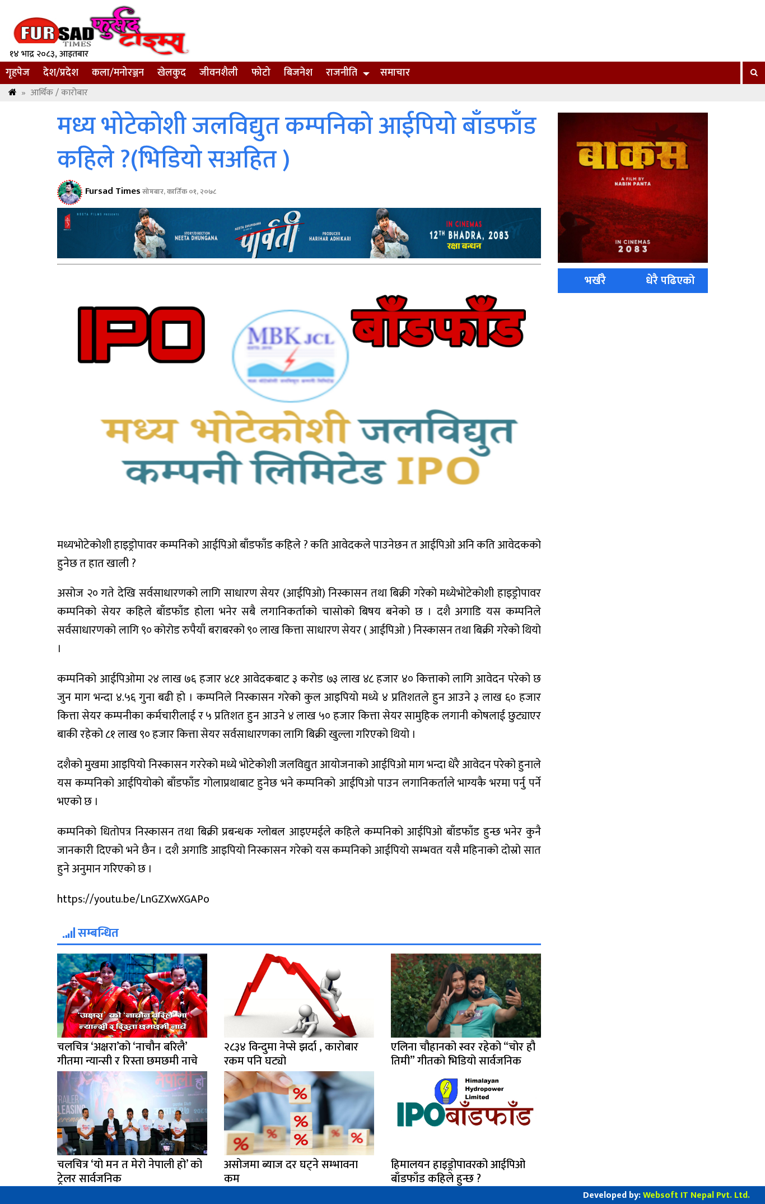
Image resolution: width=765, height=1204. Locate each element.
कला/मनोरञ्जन (118, 72)
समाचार (395, 72)
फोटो (260, 72)
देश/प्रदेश (60, 72)
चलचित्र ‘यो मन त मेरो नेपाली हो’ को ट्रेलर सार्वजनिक (129, 1171)
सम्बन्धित (97, 933)
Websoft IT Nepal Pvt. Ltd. (696, 1195)
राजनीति (341, 72)
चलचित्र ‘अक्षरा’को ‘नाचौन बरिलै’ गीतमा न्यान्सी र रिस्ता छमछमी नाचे (127, 1054)
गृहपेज (18, 72)
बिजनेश (298, 72)
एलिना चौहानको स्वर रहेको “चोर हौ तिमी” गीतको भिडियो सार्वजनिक (463, 1054)
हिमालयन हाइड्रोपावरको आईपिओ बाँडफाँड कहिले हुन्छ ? (458, 1171)
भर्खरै (595, 280)
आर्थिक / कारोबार (59, 92)
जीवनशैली (218, 72)
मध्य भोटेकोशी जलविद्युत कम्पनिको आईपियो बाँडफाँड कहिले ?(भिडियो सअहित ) (296, 143)
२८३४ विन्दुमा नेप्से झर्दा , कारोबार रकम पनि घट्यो (291, 1054)
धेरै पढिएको (670, 280)
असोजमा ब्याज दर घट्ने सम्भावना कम (291, 1171)
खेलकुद (171, 72)
